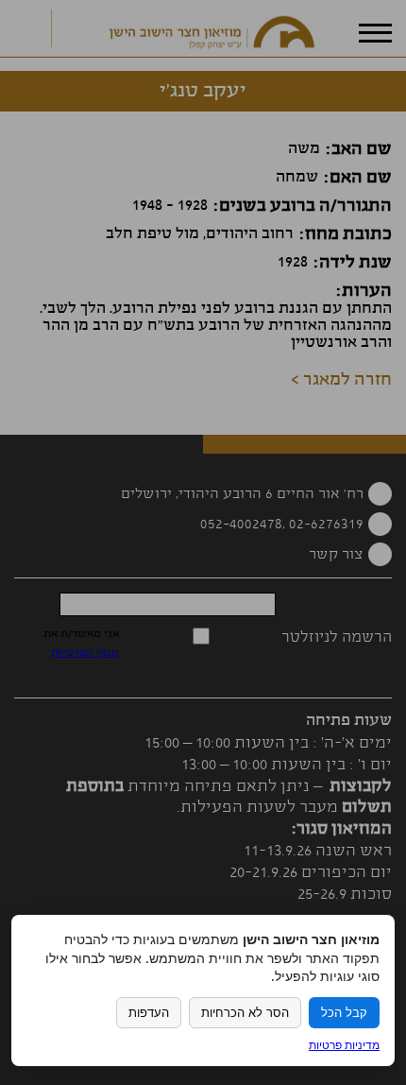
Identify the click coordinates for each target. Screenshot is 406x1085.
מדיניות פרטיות (344, 1045)
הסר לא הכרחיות (245, 1013)
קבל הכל (344, 1013)
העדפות (148, 1013)
